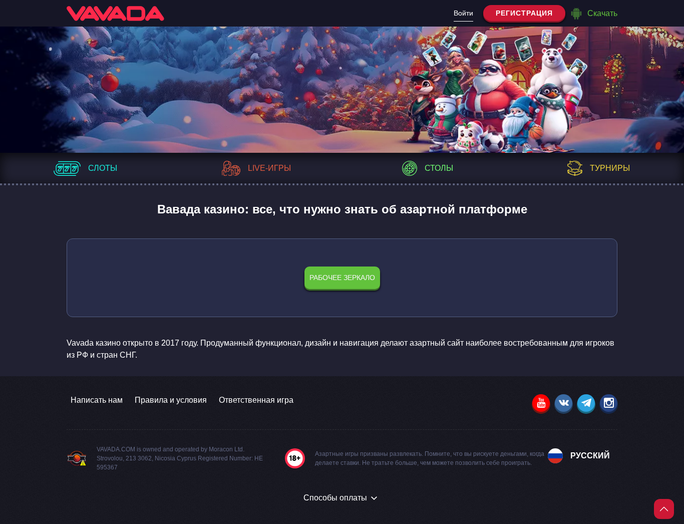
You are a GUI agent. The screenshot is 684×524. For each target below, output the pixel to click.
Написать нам (97, 400)
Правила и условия (171, 400)
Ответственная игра (256, 400)
